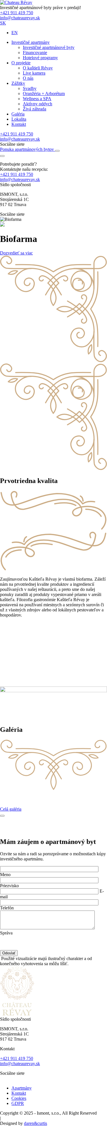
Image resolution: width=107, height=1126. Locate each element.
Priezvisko (9, 885)
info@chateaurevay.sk (20, 17)
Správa (6, 932)
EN (14, 32)
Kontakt (18, 124)
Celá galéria (10, 809)
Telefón (7, 907)
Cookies (18, 1098)
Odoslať (8, 953)
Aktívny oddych (37, 103)
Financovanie (35, 52)
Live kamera (34, 73)
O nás (28, 78)
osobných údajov (62, 938)
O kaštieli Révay (38, 67)
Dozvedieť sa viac (16, 252)
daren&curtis (35, 1123)
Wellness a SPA (37, 98)
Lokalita (18, 119)
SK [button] (3, 22)
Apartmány (21, 1088)
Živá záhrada (34, 108)
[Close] (2, 816)
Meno (5, 874)
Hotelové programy (40, 57)
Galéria (18, 114)
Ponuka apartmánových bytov (27, 149)
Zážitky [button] (18, 83)
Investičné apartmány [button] (30, 42)
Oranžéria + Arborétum (44, 93)
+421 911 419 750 (16, 12)
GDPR (17, 1103)
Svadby (30, 88)
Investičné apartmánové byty (48, 47)
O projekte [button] (21, 62)
